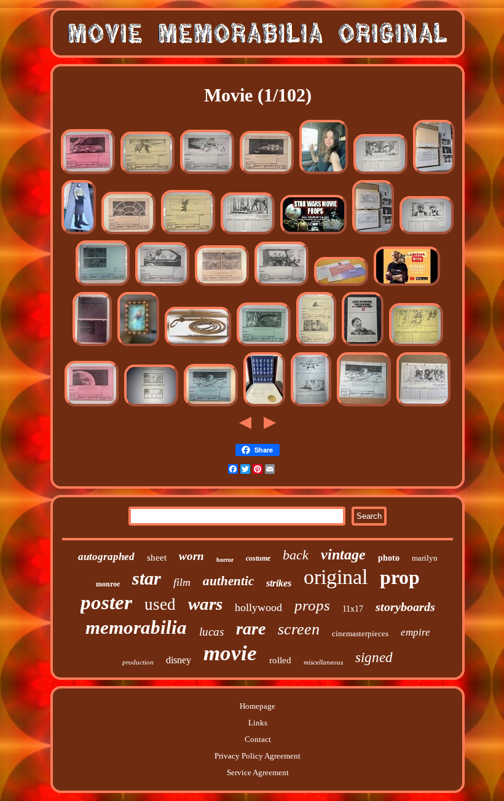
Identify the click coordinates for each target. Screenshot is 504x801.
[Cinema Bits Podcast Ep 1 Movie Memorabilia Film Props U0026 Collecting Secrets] (407, 285)
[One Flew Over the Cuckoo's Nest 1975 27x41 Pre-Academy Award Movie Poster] (362, 345)
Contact (258, 739)
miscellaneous (323, 662)
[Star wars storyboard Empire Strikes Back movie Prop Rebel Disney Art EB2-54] (103, 285)
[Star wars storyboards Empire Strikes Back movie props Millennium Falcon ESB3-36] (211, 405)
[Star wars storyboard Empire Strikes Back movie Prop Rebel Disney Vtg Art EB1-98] (162, 285)
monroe (108, 584)
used (160, 604)
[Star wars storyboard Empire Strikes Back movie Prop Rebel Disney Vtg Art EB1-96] (207, 173)
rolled (280, 660)
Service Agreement (258, 772)
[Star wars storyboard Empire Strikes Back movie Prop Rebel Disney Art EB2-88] (88, 173)
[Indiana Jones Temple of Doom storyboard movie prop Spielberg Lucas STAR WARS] (434, 173)
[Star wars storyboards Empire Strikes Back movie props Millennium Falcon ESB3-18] (128, 233)
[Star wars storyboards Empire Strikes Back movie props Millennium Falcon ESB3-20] (267, 173)
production (138, 662)
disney (178, 660)
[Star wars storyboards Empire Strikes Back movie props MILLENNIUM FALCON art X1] (364, 405)
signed (374, 657)
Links (257, 722)
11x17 (352, 609)
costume (258, 558)
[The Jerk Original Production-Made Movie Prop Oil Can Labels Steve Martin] (341, 285)
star (146, 578)
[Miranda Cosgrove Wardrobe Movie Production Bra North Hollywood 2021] (323, 173)
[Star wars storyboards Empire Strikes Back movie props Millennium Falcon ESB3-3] (264, 345)
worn (191, 556)
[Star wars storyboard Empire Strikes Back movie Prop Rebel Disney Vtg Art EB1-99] (281, 285)
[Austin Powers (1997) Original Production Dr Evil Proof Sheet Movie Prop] (264, 405)
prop (400, 577)
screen (299, 629)
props (312, 605)
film (182, 582)
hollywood (258, 607)
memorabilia (136, 627)
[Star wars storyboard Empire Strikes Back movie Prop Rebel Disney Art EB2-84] (91, 405)
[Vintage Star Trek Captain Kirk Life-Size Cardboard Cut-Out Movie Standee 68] (79, 233)
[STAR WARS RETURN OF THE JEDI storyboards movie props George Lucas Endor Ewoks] (423, 405)
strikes (278, 583)
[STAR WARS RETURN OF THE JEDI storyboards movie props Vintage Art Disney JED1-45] (426, 233)
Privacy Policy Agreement (258, 755)
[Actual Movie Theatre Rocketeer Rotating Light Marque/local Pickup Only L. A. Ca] (138, 345)
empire (415, 632)
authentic (228, 581)
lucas (211, 631)
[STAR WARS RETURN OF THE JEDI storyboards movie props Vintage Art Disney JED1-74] (311, 405)
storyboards (405, 607)
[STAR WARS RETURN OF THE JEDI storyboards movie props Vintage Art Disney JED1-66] (380, 173)
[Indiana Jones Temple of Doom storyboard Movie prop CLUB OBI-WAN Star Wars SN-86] (151, 405)
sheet (157, 557)
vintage (343, 554)
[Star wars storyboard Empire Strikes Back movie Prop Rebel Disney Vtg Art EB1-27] (316, 345)
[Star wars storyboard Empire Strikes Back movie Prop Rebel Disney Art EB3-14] (92, 345)
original (336, 577)
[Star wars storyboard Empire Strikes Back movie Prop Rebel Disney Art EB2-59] (222, 285)
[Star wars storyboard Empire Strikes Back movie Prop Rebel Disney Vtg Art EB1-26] (188, 233)
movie (230, 653)
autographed (106, 556)
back (296, 554)
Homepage (257, 706)
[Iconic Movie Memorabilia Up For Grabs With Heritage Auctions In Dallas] (198, 345)
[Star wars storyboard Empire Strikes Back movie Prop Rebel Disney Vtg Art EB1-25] (147, 173)
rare (251, 628)
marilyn (425, 557)
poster (106, 602)
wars (205, 604)
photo (389, 557)
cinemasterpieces (360, 633)
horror (225, 559)
